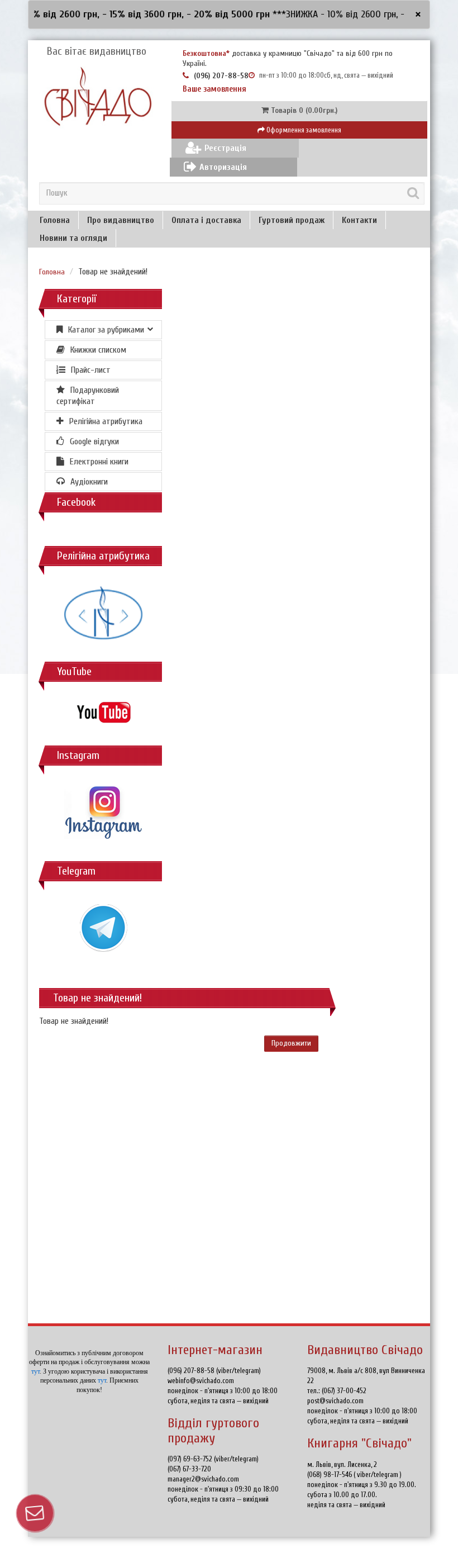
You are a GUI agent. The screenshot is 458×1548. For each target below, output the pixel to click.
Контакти (359, 220)
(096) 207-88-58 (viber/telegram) (214, 1370)
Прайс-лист (91, 370)
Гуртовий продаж (292, 220)
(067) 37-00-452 (344, 1390)
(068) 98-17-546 (330, 1474)
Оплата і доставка (206, 220)
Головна (55, 220)
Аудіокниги (89, 482)
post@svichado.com (335, 1401)
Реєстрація (225, 148)
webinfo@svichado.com (201, 1380)
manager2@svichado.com (203, 1479)
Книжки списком (98, 350)
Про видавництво (120, 220)
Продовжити (291, 1043)
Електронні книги (99, 462)
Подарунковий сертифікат (87, 395)
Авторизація (223, 167)
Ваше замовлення (214, 89)
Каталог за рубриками (106, 330)
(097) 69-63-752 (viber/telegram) (213, 1459)
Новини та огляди (73, 238)
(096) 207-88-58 (221, 75)
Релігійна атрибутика (105, 421)
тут (35, 1371)
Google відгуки (94, 441)
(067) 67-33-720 (189, 1469)
